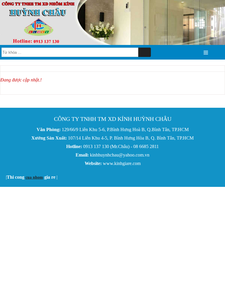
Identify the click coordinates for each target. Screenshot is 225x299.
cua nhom (34, 177)
